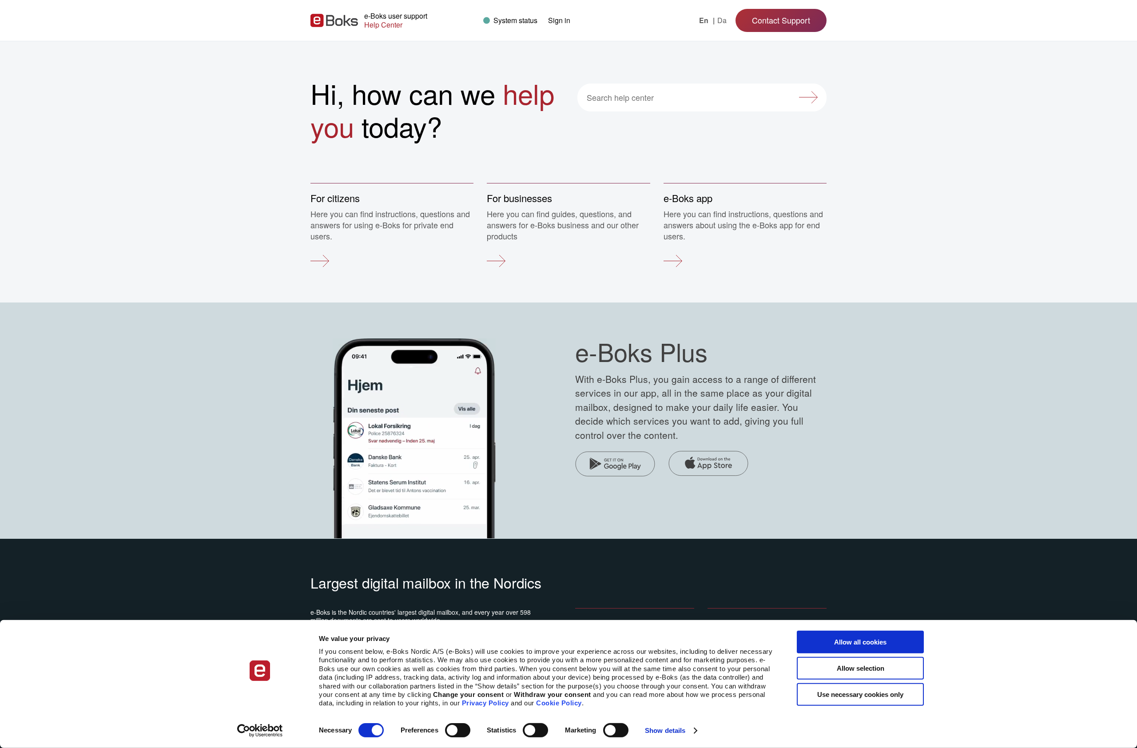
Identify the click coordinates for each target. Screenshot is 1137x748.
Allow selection (860, 668)
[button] (559, 20)
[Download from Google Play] (615, 464)
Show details (665, 730)
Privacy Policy (485, 703)
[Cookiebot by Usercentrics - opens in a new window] (260, 730)
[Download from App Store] (708, 465)
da (722, 20)
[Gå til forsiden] (334, 20)
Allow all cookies (860, 642)
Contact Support (781, 20)
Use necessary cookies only (860, 694)
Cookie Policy (559, 703)
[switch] (457, 730)
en (704, 20)
